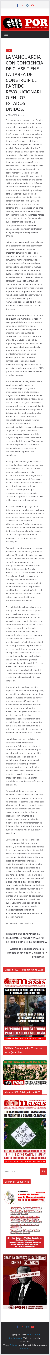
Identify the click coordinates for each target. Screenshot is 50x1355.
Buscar (43, 1171)
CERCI (9, 51)
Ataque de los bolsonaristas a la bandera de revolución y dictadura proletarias (25, 952)
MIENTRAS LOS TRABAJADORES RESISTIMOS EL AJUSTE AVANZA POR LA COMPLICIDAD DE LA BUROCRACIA (26, 938)
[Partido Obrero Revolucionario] (25, 18)
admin (22, 115)
